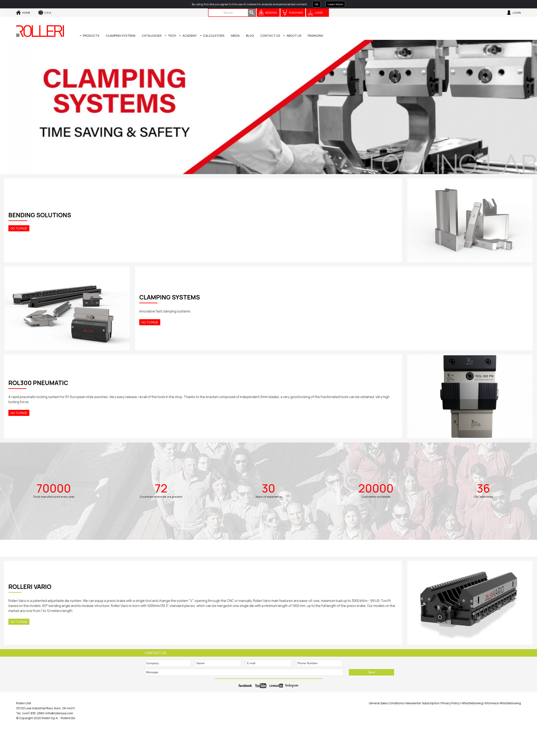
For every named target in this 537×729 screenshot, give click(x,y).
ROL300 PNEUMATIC (38, 383)
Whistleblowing (472, 703)
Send (371, 672)
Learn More (335, 4)
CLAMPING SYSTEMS (169, 297)
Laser (319, 12)
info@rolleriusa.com (59, 713)
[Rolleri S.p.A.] (40, 31)
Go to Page (18, 228)
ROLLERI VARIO (29, 586)
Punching (296, 12)
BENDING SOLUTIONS (39, 215)
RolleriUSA (68, 718)
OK (316, 4)
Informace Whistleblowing (502, 703)
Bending (271, 12)
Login (517, 12)
